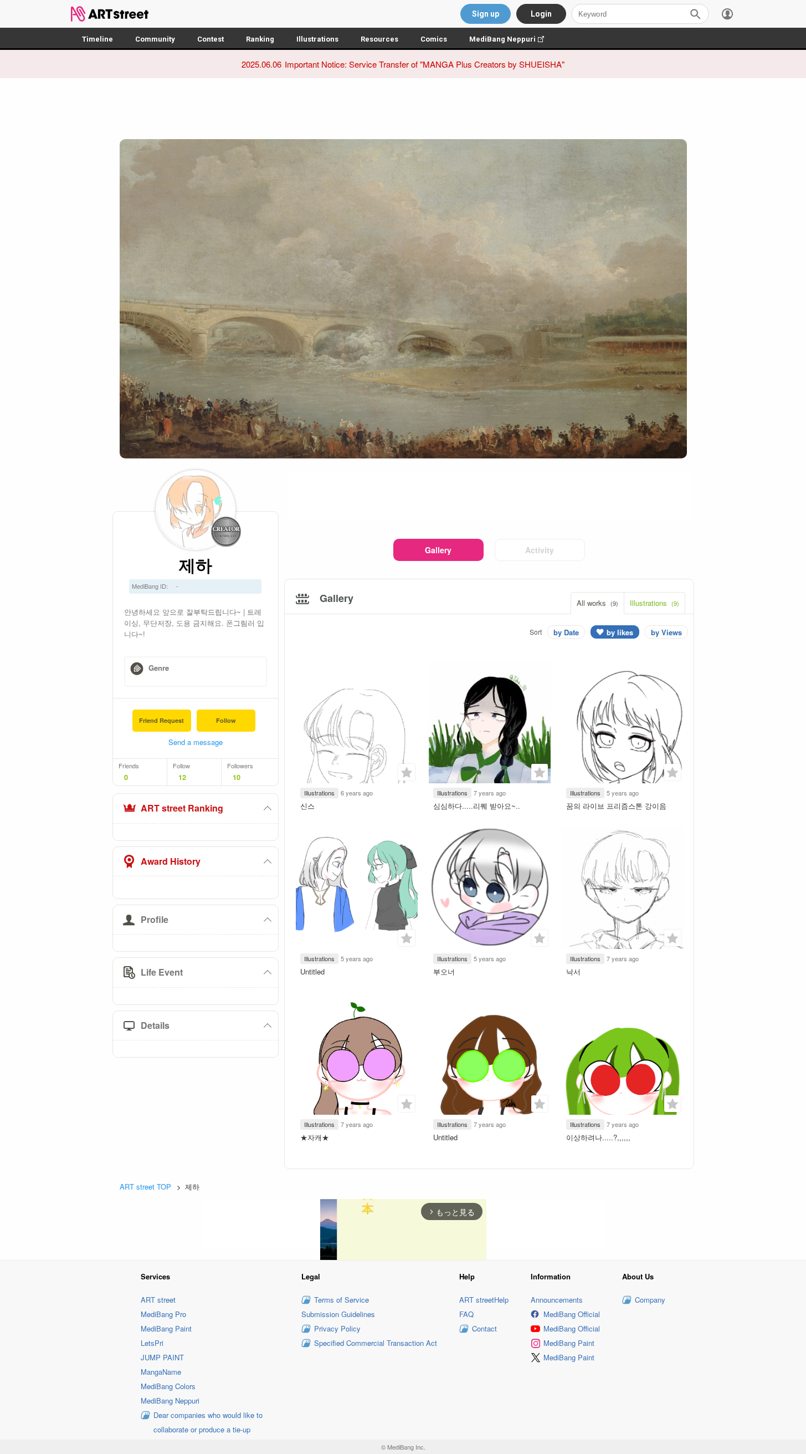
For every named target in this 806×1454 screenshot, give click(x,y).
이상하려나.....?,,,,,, (598, 1137)
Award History (171, 861)
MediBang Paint (166, 1328)
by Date (566, 632)
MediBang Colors (168, 1386)
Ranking (260, 39)
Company (650, 1299)
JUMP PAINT (162, 1357)
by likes (620, 632)
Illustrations (317, 39)
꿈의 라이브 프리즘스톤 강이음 (616, 805)
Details (155, 1025)
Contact (484, 1328)
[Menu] (727, 13)
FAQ (466, 1314)
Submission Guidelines (338, 1314)
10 (236, 777)
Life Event (162, 972)
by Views (666, 632)
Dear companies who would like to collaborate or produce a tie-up (208, 1422)
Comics (433, 39)
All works (597, 603)
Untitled (312, 971)
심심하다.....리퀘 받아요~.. (476, 805)
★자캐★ (314, 1137)
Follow (226, 720)
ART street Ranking (182, 808)
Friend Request (161, 720)
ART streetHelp (484, 1299)
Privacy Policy (337, 1328)
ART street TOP (145, 1186)
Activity (539, 549)
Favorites (406, 772)
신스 (307, 805)
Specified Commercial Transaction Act (375, 1343)
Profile (154, 919)
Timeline (97, 39)
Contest (210, 39)
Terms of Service (341, 1299)
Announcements (557, 1299)
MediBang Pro (163, 1314)
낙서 (573, 971)
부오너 (444, 971)
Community (155, 39)
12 (182, 777)
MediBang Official (571, 1314)
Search (695, 14)
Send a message (195, 742)
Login (541, 13)
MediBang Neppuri (512, 39)
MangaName (161, 1371)
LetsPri (152, 1343)
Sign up (485, 13)
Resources (379, 39)
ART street (158, 1299)
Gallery (438, 549)
